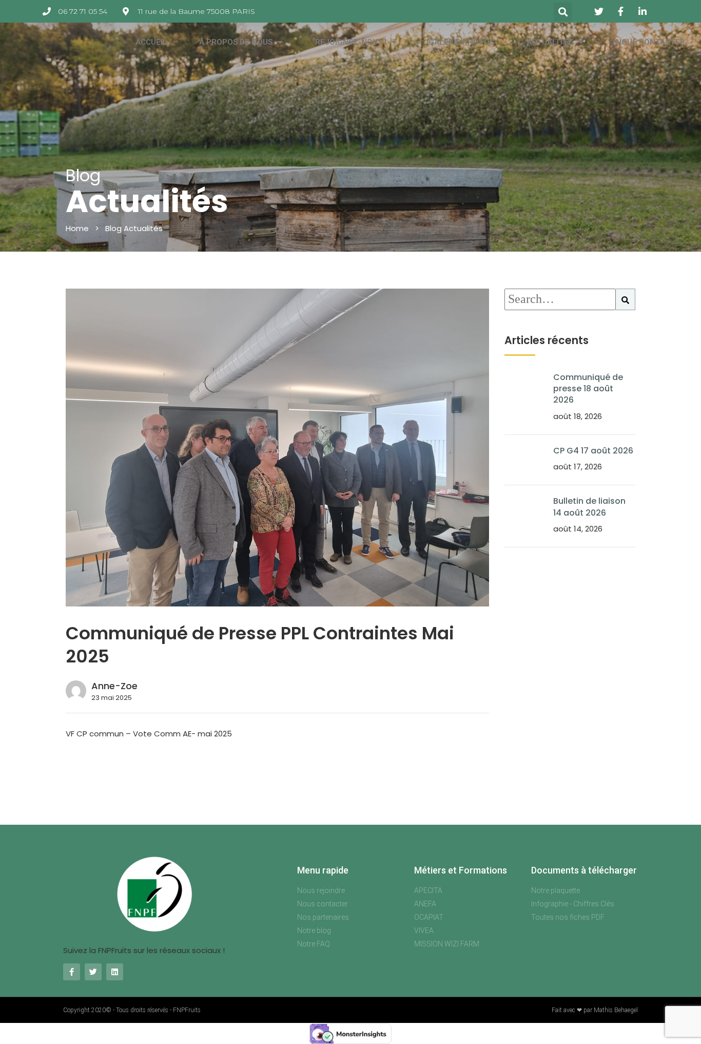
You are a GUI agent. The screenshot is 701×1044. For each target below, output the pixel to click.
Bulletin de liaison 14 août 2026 (589, 506)
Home (77, 228)
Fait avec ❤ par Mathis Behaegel (595, 1010)
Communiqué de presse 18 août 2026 (588, 388)
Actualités (550, 42)
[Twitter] (93, 971)
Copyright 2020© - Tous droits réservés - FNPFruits (132, 1010)
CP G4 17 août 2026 (593, 451)
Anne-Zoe (114, 685)
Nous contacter (650, 42)
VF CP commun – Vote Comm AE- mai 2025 (149, 733)
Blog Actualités (134, 228)
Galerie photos (461, 42)
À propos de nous (235, 42)
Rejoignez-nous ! (350, 42)
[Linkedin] (114, 971)
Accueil (151, 42)
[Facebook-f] (71, 971)
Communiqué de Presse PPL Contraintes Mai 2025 (260, 644)
